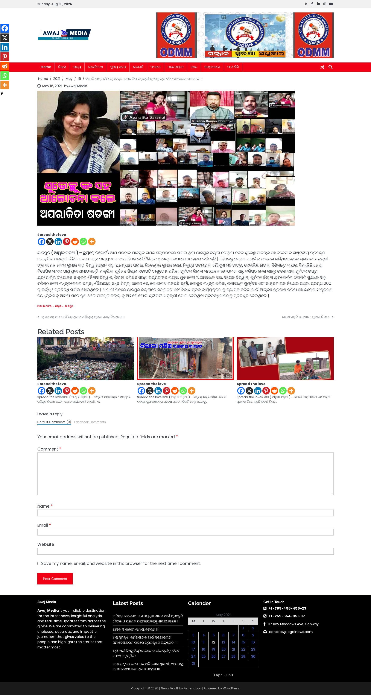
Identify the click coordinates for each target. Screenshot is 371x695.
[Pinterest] (66, 241)
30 (253, 656)
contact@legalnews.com (291, 631)
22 (243, 649)
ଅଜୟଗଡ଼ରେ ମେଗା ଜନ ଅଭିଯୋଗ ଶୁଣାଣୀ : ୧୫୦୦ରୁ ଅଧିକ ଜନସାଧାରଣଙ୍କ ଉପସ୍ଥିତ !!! (148, 666)
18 (203, 649)
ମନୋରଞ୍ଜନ (176, 67)
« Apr (217, 674)
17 (193, 649)
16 (253, 642)
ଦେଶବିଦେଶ (95, 67)
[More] (92, 241)
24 (193, 656)
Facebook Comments (90, 422)
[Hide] (1, 93)
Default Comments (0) (54, 422)
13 (223, 642)
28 (233, 656)
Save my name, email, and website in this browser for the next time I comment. (121, 563)
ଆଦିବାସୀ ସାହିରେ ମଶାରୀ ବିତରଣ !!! (136, 629)
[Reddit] (75, 241)
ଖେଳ (194, 67)
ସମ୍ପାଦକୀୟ (212, 67)
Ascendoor (192, 688)
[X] (50, 241)
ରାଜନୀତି (138, 67)
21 (233, 649)
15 (243, 642)
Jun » (229, 674)
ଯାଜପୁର (69, 306)
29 (243, 656)
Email (44, 525)
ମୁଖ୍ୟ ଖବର (118, 67)
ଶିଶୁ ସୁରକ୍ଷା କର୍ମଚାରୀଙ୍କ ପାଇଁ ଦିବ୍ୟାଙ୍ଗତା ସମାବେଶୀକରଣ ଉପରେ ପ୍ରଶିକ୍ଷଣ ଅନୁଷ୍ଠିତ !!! (145, 640)
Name (45, 506)
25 (204, 656)
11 (203, 642)
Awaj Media (77, 85)
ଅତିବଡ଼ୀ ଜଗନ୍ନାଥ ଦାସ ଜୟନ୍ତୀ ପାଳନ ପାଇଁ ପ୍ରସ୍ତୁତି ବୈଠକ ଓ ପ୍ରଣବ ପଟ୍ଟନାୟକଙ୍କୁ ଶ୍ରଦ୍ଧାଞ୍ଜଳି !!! (148, 619)
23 (253, 649)
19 (213, 649)
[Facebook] (41, 241)
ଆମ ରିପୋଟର (44, 306)
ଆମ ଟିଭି (233, 67)
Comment (49, 449)
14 (233, 642)
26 (213, 656)
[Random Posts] (322, 67)
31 (193, 663)
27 (224, 656)
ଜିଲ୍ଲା (62, 67)
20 (224, 649)
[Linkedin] (58, 241)
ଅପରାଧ (156, 67)
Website (45, 544)
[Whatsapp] (83, 241)
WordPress (231, 688)
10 (193, 642)
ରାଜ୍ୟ (77, 67)
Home (46, 67)
